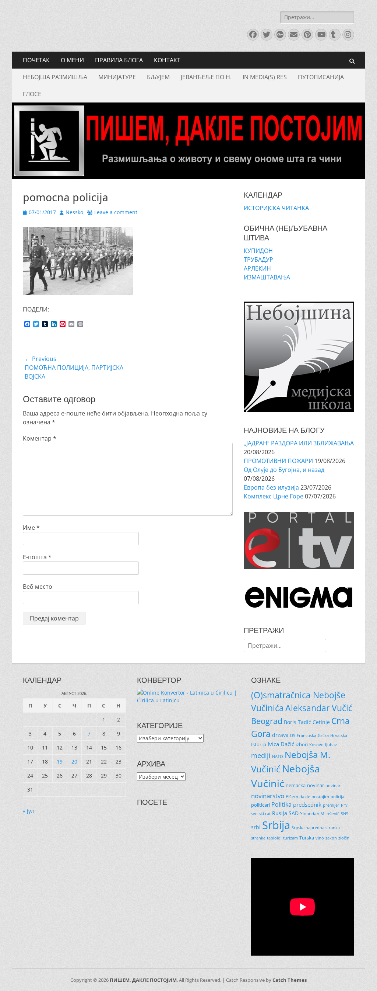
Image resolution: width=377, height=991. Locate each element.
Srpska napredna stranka (316, 827)
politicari (260, 805)
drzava (280, 734)
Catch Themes (289, 980)
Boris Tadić (297, 722)
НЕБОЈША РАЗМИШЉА (55, 77)
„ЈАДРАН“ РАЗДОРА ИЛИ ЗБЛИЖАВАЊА (299, 443)
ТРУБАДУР (258, 259)
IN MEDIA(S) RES (265, 77)
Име (31, 528)
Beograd (266, 721)
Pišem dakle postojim (307, 796)
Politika (281, 804)
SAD (294, 813)
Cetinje (321, 722)
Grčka (323, 735)
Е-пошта (37, 557)
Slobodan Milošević (319, 813)
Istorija (258, 744)
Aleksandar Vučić (318, 708)
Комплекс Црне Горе (273, 496)
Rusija (279, 813)
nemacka (296, 785)
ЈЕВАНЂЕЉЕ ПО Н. (206, 77)
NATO (277, 756)
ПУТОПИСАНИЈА (321, 77)
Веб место (37, 587)
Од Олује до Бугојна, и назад (284, 470)
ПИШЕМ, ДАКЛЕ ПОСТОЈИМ (143, 980)
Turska (306, 837)
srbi (256, 827)
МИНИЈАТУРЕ (117, 77)
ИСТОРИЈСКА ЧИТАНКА (276, 208)
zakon (331, 838)
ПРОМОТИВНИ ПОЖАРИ (278, 461)
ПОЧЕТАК (36, 60)
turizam (290, 838)
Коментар (39, 438)
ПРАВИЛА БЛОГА (119, 60)
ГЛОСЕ (32, 94)
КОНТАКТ (167, 60)
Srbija (276, 825)
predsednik (307, 804)
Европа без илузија (271, 487)
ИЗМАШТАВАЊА (267, 277)
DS (292, 735)
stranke (258, 838)
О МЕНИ (72, 60)
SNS (344, 813)
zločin (343, 838)
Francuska (306, 735)
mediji (261, 755)
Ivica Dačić (281, 744)
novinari (333, 785)
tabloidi (274, 838)
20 (74, 761)
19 (60, 761)
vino (320, 838)
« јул (28, 810)
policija (337, 796)
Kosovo (316, 744)
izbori (302, 744)
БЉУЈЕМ (158, 77)
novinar (315, 785)
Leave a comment (115, 212)
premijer (331, 805)
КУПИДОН (258, 251)
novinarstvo (267, 796)
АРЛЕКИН (257, 268)
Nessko (74, 212)
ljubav (331, 744)
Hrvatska (338, 735)
